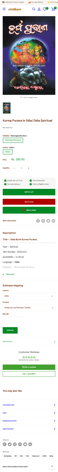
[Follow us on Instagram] (15, 444)
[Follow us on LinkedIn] (30, 444)
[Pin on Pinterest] (43, 221)
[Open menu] (4, 9)
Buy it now (29, 202)
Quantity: (6, 168)
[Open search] (33, 9)
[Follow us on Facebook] (4, 444)
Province (6, 302)
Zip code (6, 314)
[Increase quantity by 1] (28, 168)
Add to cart (29, 192)
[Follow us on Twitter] (10, 444)
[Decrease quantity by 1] (14, 168)
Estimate (10, 330)
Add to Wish (31, 210)
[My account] (39, 9)
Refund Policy (8, 341)
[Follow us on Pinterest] (20, 444)
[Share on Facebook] (38, 221)
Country (6, 290)
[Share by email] (53, 221)
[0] (45, 10)
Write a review (29, 367)
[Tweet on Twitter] (48, 221)
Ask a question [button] (29, 374)
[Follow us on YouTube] (25, 444)
